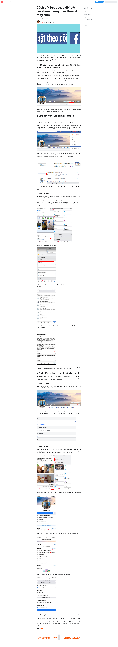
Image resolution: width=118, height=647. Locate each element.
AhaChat (42, 628)
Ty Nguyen (43, 21)
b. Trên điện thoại (88, 17)
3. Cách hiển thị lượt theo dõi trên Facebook (88, 21)
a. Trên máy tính (88, 16)
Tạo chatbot (100, 2)
